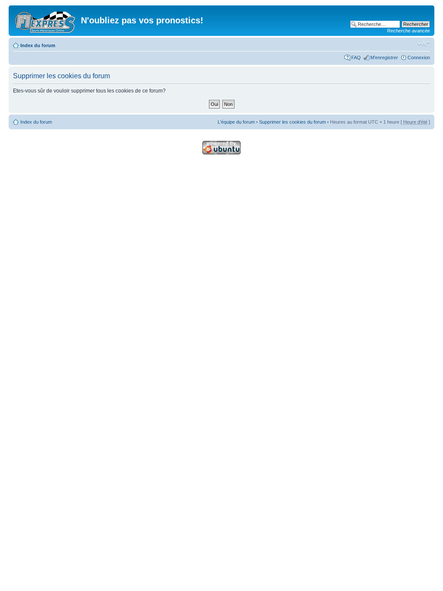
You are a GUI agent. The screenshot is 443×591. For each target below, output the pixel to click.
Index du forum (37, 45)
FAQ (356, 57)
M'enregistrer (384, 57)
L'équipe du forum (236, 122)
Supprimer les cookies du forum (292, 122)
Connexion (419, 57)
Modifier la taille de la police (423, 44)
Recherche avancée (408, 30)
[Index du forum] (46, 20)
